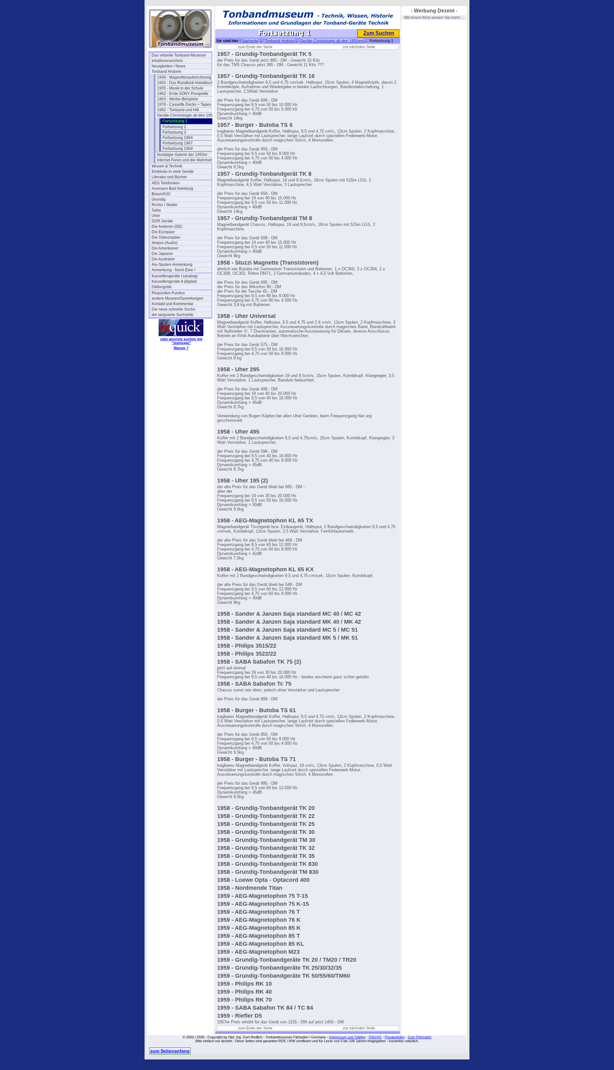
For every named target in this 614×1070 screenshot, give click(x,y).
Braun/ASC (161, 194)
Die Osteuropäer (166, 237)
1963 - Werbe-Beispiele (177, 99)
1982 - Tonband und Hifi (178, 110)
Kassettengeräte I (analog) (175, 276)
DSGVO (375, 1037)
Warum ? (181, 348)
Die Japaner (162, 253)
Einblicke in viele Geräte (173, 171)
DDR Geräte (162, 221)
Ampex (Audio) (164, 243)
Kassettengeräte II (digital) (174, 281)
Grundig (159, 199)
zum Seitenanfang (170, 1050)
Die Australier (163, 259)
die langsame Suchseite (172, 314)
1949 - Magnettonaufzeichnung (184, 77)
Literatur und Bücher (169, 177)
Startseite (250, 41)
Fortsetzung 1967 (177, 143)
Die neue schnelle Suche (173, 309)
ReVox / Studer (164, 205)
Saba (156, 210)
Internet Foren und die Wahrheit (184, 160)
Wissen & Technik (167, 166)
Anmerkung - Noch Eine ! (173, 270)
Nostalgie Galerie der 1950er (182, 154)
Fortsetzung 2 (174, 127)
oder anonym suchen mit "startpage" (181, 341)
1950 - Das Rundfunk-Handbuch (185, 83)
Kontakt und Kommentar (172, 304)
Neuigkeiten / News (168, 66)
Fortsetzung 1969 (177, 148)
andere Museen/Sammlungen (177, 298)
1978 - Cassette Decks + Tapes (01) (187, 104)
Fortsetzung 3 (174, 132)
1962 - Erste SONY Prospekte (183, 93)
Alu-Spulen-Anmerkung (172, 264)
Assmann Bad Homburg (172, 188)
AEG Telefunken (166, 183)
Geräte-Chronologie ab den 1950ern (187, 115)
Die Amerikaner (165, 248)
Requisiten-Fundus (168, 293)
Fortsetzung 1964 (177, 137)
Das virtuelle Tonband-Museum (179, 55)
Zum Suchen (378, 33)
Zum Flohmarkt (419, 1037)
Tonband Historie (166, 71)
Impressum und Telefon (347, 1037)
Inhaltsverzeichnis (167, 60)
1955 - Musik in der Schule (180, 88)
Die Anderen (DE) (167, 226)
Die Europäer (163, 232)
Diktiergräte (162, 287)
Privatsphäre (395, 1037)
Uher (156, 215)
